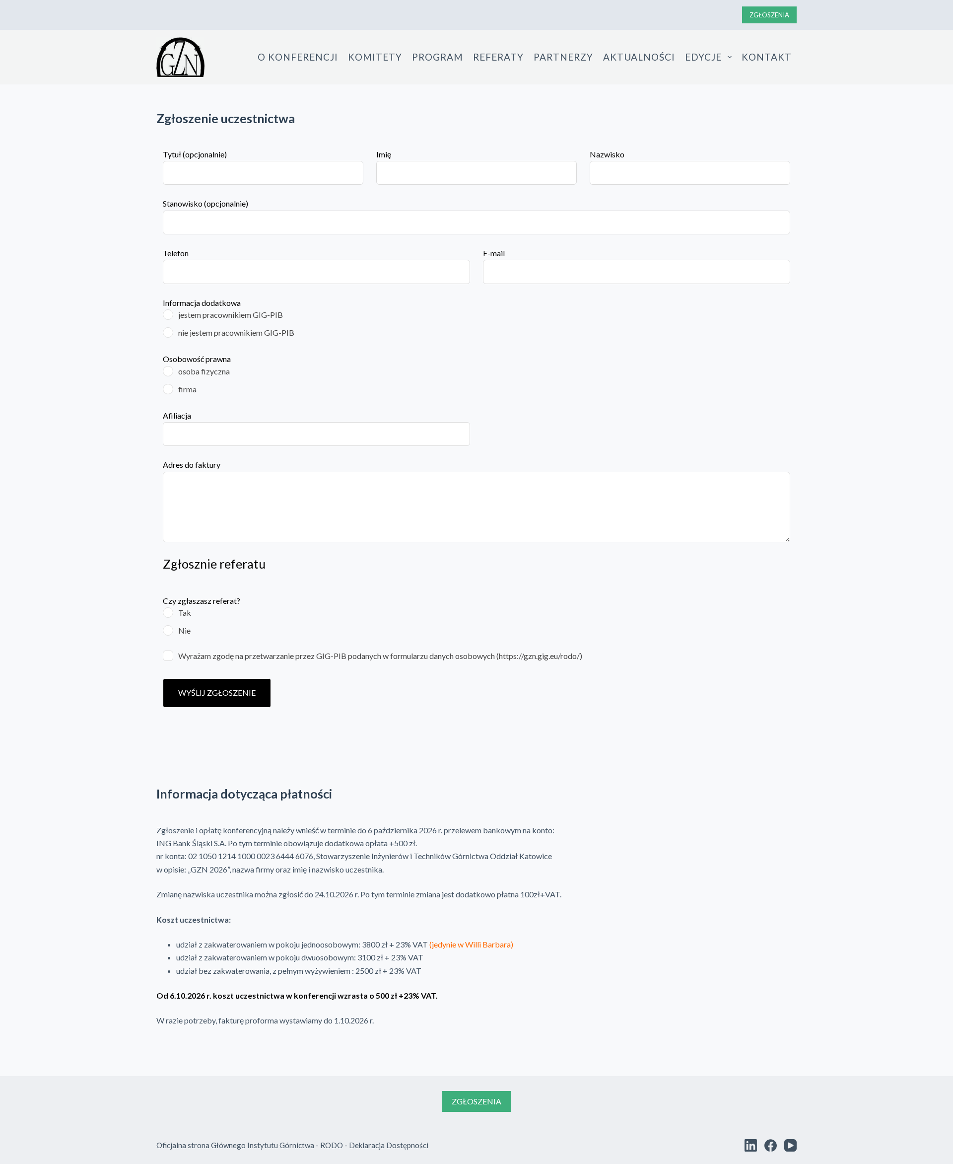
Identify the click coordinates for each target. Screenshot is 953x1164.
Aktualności (639, 57)
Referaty (498, 57)
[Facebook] (770, 1145)
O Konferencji (298, 57)
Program (437, 57)
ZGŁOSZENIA (769, 15)
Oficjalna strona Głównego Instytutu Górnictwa (235, 1145)
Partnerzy (563, 57)
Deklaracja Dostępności (388, 1145)
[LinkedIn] (751, 1145)
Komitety (375, 57)
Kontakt (767, 57)
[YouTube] (790, 1145)
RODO (331, 1145)
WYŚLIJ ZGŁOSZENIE (217, 692)
